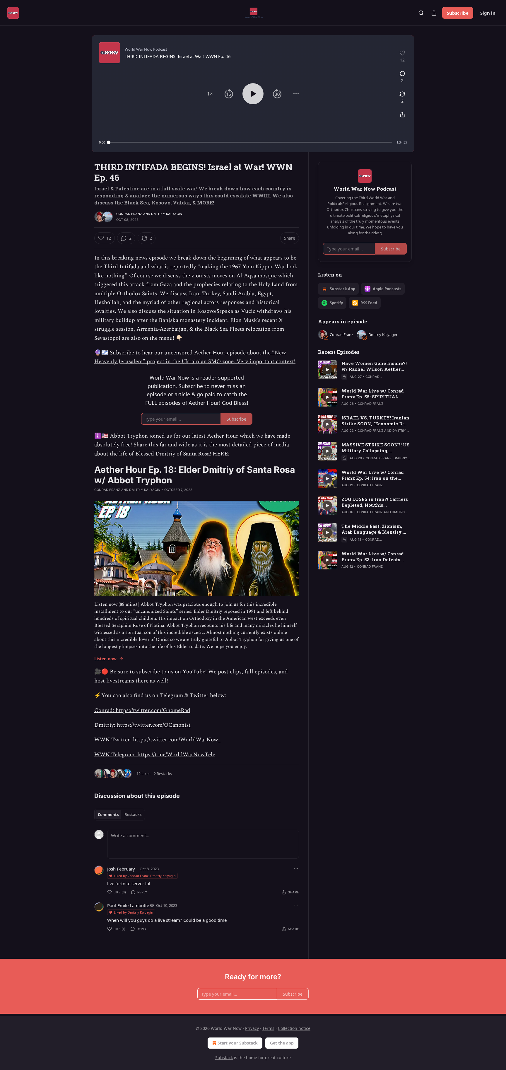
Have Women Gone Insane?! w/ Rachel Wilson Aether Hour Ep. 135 (374, 366)
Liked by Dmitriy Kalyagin (133, 912)
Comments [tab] (108, 814)
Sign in (487, 13)
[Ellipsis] (296, 868)
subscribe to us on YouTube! (171, 672)
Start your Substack (238, 1043)
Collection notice (294, 1028)
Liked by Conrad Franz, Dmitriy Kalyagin (145, 875)
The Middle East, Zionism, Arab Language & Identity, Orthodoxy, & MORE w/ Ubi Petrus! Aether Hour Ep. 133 (373, 529)
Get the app (282, 1043)
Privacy (252, 1028)
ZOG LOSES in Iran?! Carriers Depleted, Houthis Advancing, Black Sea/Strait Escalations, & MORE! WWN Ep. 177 (374, 502)
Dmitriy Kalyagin (166, 214)
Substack (224, 1057)
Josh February (121, 869)
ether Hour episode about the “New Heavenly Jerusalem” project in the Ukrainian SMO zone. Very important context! (194, 357)
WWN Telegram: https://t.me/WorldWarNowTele (154, 754)
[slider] (250, 142)
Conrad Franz (129, 214)
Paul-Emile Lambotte (128, 905)
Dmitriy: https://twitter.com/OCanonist (142, 725)
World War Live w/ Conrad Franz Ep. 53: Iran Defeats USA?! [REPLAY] (372, 556)
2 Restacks (163, 773)
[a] (327, 369)
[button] (210, 93)
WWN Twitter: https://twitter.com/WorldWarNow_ (157, 739)
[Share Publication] (434, 13)
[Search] (421, 13)
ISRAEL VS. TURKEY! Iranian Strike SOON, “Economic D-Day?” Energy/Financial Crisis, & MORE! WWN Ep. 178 (375, 420)
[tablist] (119, 814)
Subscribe (458, 13)
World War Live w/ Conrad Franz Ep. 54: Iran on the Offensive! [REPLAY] (372, 475)
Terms (268, 1028)
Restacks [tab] (132, 814)
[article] (365, 370)
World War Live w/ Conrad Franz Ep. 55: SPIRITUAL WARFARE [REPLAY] (372, 394)
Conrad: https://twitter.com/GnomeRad (142, 710)
